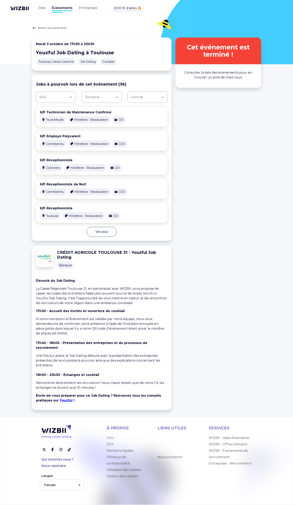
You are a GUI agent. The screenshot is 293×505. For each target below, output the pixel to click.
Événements (168, 451)
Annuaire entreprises (174, 444)
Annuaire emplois (172, 438)
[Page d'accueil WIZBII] (19, 8)
